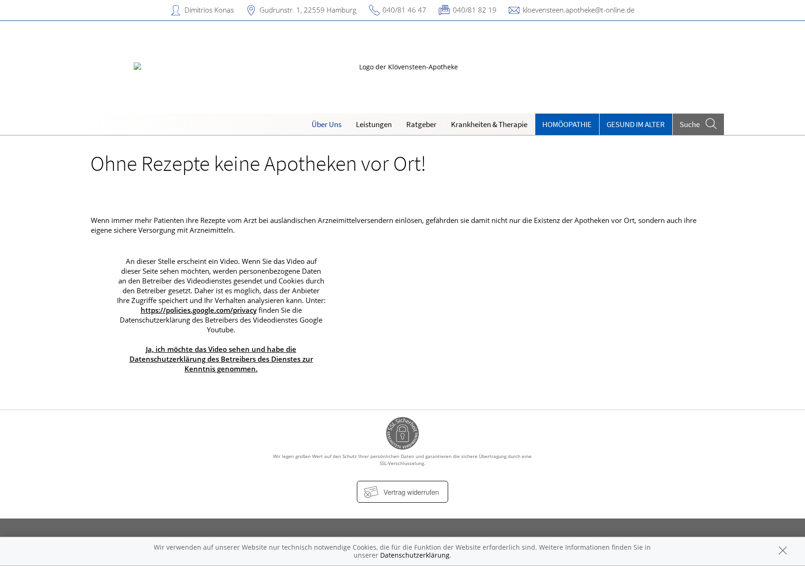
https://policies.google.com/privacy (199, 310)
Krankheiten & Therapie (489, 124)
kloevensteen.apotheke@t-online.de (578, 9)
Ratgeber (421, 124)
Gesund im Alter (636, 124)
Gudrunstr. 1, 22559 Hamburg (307, 9)
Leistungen (374, 124)
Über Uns (326, 124)
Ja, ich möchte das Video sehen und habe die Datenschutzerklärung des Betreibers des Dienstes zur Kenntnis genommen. (221, 358)
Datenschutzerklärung (415, 555)
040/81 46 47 (404, 9)
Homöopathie (567, 124)
